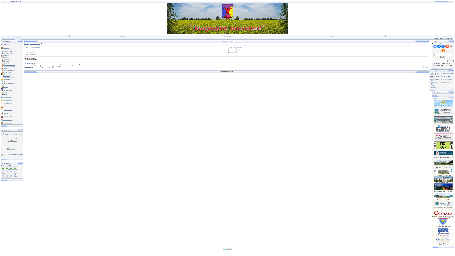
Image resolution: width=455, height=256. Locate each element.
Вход (332, 36)
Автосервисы (30, 51)
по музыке (449, 65)
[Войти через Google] (451, 46)
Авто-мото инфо (233, 49)
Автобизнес (29, 52)
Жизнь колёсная (31, 54)
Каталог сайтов (35, 44)
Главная (122, 36)
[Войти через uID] (435, 46)
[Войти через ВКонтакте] (439, 46)
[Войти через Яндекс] (447, 46)
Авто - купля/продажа (32, 47)
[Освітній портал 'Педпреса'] (443, 131)
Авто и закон (29, 49)
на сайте (437, 63)
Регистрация (227, 36)
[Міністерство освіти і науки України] (443, 103)
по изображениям (438, 65)
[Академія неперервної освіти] (443, 123)
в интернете (446, 63)
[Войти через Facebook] (443, 46)
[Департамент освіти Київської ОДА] (443, 114)
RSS (451, 38)
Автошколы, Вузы (233, 51)
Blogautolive (31, 63)
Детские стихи (7, 49)
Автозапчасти (232, 52)
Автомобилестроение (234, 47)
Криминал (6, 57)
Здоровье (6, 63)
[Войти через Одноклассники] (443, 50)
